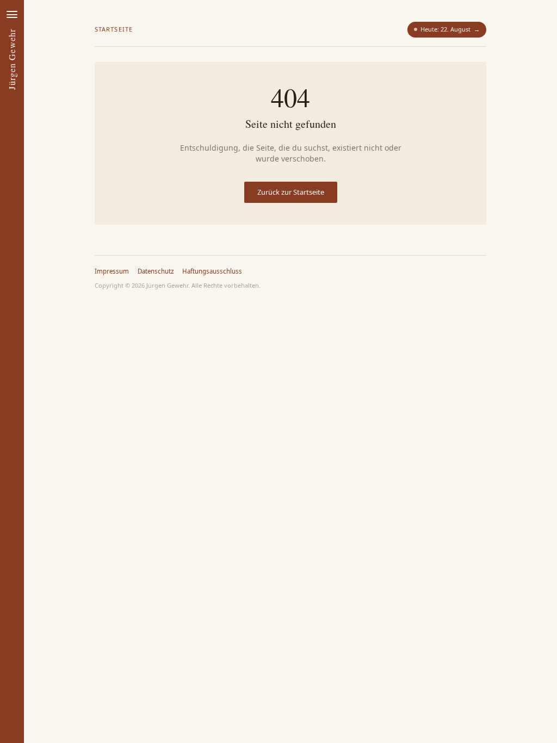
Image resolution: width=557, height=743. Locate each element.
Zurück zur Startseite (290, 192)
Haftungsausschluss (212, 271)
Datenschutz (156, 271)
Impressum (112, 271)
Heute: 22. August (450, 29)
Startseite (114, 29)
